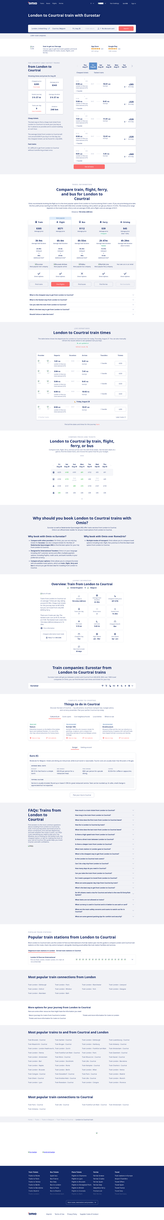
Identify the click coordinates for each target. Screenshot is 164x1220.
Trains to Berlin (34, 1185)
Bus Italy (53, 1182)
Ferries (61, 3)
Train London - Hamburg (91, 1044)
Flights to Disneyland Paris (81, 1185)
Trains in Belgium (48, 1120)
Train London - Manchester (91, 985)
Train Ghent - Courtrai (36, 1078)
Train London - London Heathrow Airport (42, 1048)
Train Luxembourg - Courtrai (119, 1040)
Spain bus (53, 1176)
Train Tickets (33, 1172)
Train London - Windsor (63, 989)
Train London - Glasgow (117, 989)
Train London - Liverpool (117, 985)
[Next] (132, 66)
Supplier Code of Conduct (89, 1214)
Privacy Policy (72, 1214)
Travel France (120, 1188)
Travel (117, 1172)
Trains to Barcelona (36, 1188)
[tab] (82, 72)
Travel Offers (120, 1182)
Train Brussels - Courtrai (36, 1040)
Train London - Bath (62, 993)
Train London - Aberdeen (37, 993)
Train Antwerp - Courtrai (117, 1044)
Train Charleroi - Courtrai (118, 1065)
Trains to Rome (34, 1176)
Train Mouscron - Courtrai (91, 1057)
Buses (48, 3)
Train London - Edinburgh (37, 985)
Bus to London (55, 1185)
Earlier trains (44, 417)
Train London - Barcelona (118, 1061)
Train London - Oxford (36, 989)
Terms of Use (59, 1214)
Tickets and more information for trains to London (101, 1015)
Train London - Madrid (117, 1074)
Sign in (133, 3)
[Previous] (53, 465)
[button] (78, 28)
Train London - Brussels (36, 1070)
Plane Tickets (77, 1172)
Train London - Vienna (36, 1053)
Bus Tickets (54, 1172)
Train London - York (89, 989)
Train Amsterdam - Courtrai (119, 1048)
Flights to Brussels (78, 1182)
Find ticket (36, 87)
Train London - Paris (62, 985)
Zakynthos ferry (99, 1188)
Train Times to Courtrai (65, 1120)
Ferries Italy (97, 1185)
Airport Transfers (121, 1179)
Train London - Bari (35, 1061)
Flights (54, 3)
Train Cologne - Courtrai (36, 1074)
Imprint (49, 1214)
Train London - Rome (62, 1065)
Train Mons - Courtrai (62, 1057)
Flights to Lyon (77, 1179)
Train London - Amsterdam (37, 1057)
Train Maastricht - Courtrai (37, 1044)
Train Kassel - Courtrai (117, 1057)
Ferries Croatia (98, 1179)
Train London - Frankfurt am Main (94, 1048)
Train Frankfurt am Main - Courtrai (67, 1053)
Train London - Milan (89, 1070)
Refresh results (81, 347)
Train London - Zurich (62, 1048)
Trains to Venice (34, 1182)
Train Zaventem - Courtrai (118, 1053)
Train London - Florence (117, 1082)
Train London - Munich (117, 1078)
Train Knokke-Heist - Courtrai (65, 1078)
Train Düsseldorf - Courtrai (64, 1074)
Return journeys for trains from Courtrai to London (47, 1015)
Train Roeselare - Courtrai (64, 1082)
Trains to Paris (34, 1179)
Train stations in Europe (124, 1176)
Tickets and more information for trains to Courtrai (47, 1018)
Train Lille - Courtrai (89, 1061)
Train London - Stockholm (64, 1061)
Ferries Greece (98, 1176)
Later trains (120, 417)
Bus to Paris (54, 1188)
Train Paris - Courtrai (89, 1074)
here (97, 424)
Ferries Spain (98, 1182)
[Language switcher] (102, 3)
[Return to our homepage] (34, 3)
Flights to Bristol (78, 1188)
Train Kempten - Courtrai (91, 1065)
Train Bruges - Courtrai (63, 1044)
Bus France (54, 1179)
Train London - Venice (116, 1070)
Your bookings (114, 3)
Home (30, 1120)
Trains (42, 3)
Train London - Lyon (35, 1082)
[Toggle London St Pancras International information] (132, 959)
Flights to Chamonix (79, 1176)
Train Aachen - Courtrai (63, 1040)
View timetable (36, 111)
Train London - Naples (36, 1065)
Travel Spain (119, 1185)
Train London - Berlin (62, 1070)
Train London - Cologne (90, 1082)
